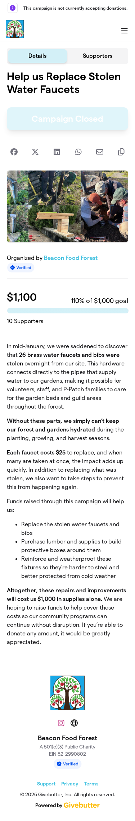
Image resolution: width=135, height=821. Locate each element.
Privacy (69, 784)
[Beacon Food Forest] (15, 29)
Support (46, 784)
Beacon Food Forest (71, 258)
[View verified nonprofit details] (21, 267)
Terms (91, 784)
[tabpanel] (68, 361)
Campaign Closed (67, 118)
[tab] (38, 56)
